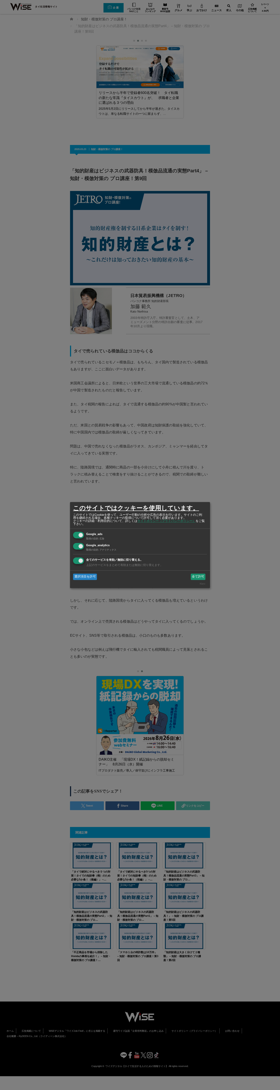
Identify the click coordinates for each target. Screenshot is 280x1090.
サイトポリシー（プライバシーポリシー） (166, 521)
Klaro (202, 583)
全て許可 (198, 576)
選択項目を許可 (85, 576)
